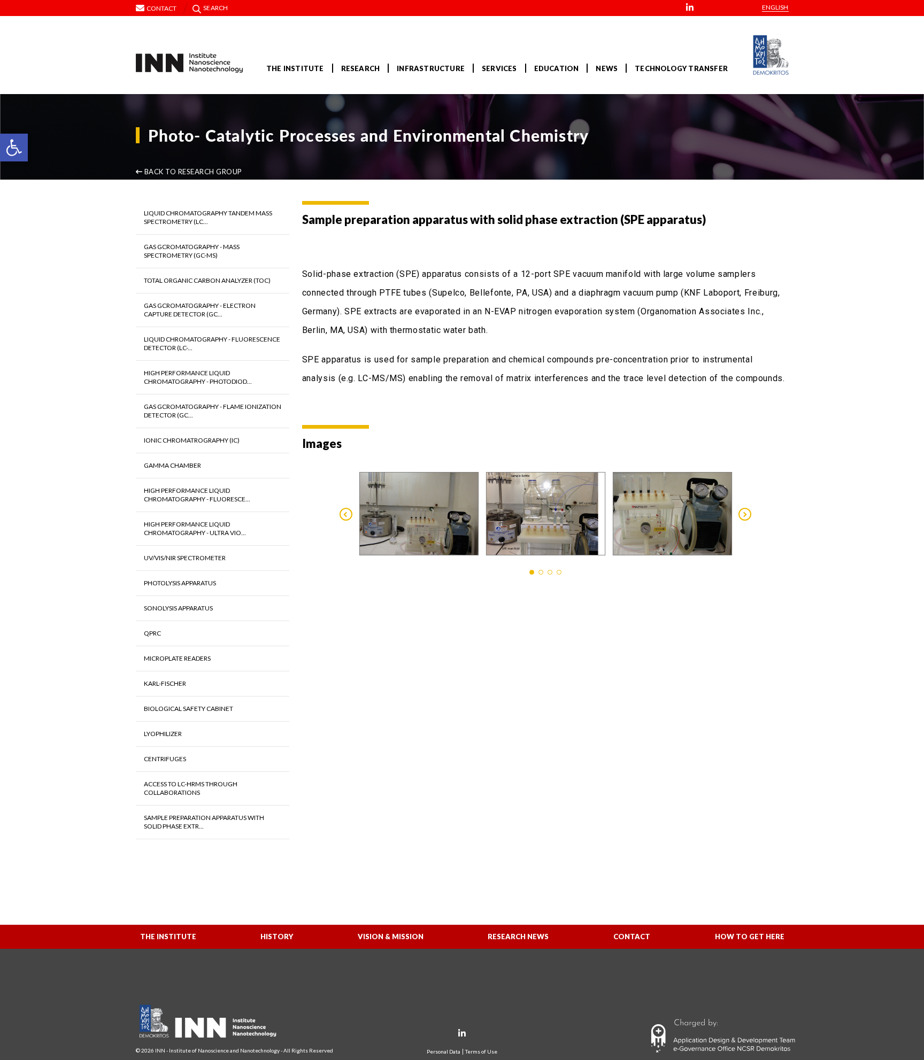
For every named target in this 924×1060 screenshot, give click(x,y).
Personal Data (443, 1052)
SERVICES (499, 68)
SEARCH (215, 8)
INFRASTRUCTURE (431, 68)
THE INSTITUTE (295, 68)
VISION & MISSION (391, 936)
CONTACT (631, 936)
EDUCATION (556, 68)
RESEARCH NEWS (518, 936)
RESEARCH (360, 68)
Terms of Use (481, 1052)
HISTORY (276, 936)
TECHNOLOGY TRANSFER (681, 68)
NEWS (607, 68)
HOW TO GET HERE (749, 936)
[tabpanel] (419, 513)
